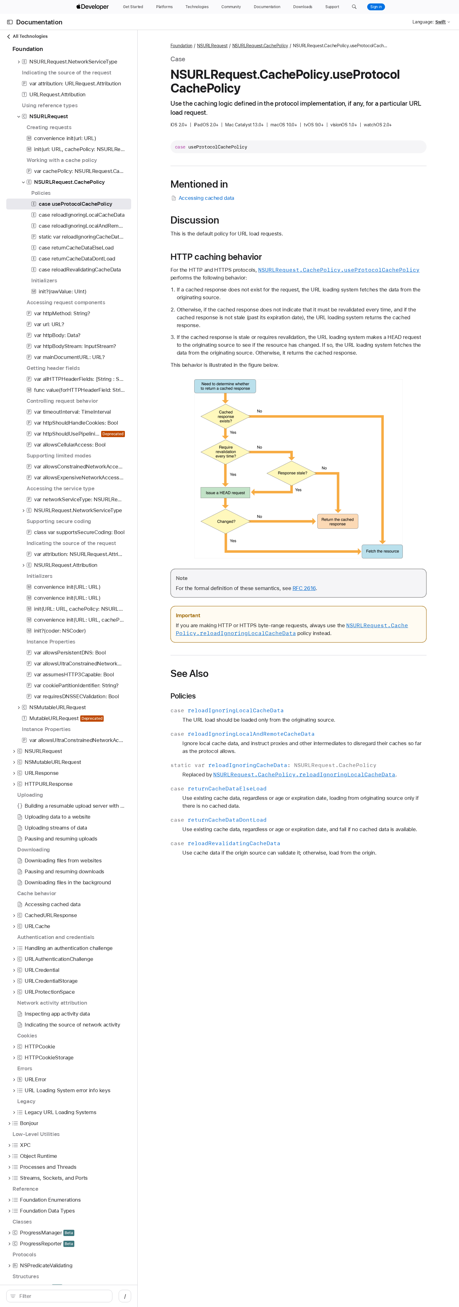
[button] (354, 7)
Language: (423, 21)
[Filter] (62, 1296)
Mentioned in (199, 184)
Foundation (181, 45)
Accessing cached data (206, 198)
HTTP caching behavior (216, 257)
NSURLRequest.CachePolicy (260, 45)
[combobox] (62, 1296)
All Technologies (30, 36)
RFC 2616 (304, 588)
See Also (189, 673)
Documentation (39, 22)
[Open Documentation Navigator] (9, 22)
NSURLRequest (212, 45)
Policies (183, 696)
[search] (59, 1296)
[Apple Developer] (93, 7)
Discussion (194, 220)
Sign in (376, 7)
